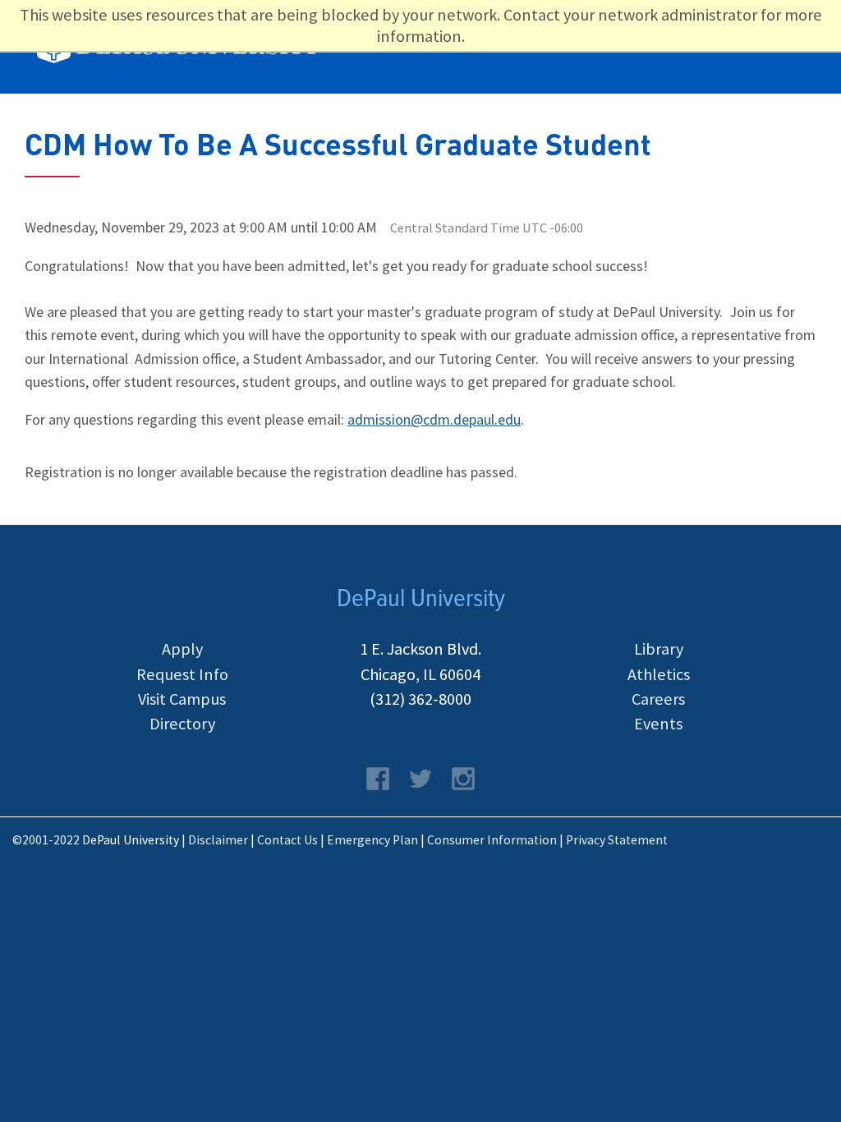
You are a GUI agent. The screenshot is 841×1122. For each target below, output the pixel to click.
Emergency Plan (372, 840)
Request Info (182, 674)
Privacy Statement (617, 840)
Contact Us (287, 840)
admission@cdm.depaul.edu (434, 419)
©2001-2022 (46, 840)
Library (658, 649)
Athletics (658, 674)
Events (658, 723)
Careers (658, 699)
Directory (182, 723)
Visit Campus (182, 699)
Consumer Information (492, 840)
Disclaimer (218, 840)
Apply (182, 649)
